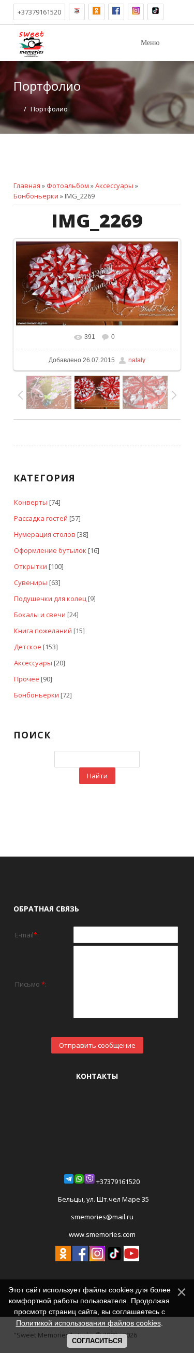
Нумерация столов (45, 534)
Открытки (30, 566)
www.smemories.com (101, 1234)
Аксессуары (114, 185)
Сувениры (31, 582)
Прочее (26, 678)
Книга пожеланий (43, 630)
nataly (136, 360)
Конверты (31, 502)
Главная (26, 185)
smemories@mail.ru (102, 1216)
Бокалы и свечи (40, 614)
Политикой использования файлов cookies (88, 1323)
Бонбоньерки (35, 196)
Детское (27, 646)
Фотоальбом (68, 185)
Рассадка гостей (41, 518)
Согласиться (97, 1341)
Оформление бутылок (50, 550)
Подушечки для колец (50, 598)
